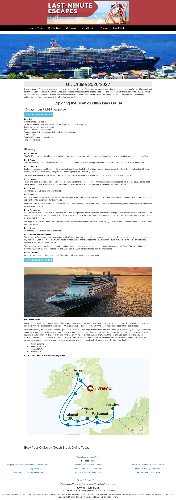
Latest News (95, 457)
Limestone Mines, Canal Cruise (147, 472)
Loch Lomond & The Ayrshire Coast (28, 468)
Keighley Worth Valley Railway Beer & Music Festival (28, 464)
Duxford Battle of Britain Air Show (88, 464)
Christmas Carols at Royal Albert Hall (28, 472)
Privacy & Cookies (84, 480)
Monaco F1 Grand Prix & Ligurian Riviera (147, 464)
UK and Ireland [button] (87, 28)
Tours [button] (40, 28)
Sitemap (96, 480)
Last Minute (119, 28)
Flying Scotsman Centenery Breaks (88, 472)
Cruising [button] (70, 28)
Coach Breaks (82, 457)
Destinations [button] (54, 28)
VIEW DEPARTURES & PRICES (39, 114)
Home (30, 28)
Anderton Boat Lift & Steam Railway (88, 468)
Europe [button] (104, 28)
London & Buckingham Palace (147, 468)
